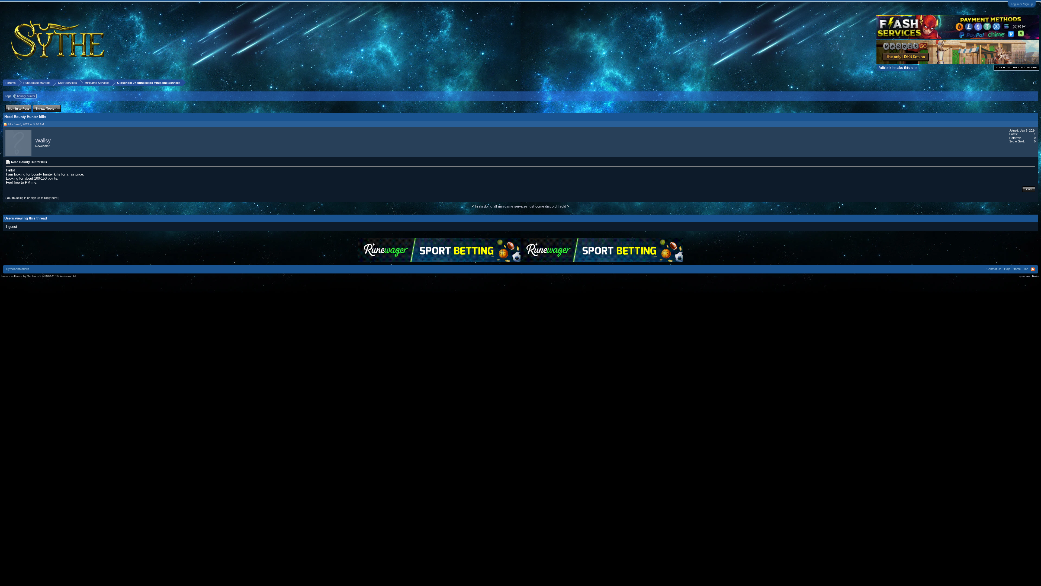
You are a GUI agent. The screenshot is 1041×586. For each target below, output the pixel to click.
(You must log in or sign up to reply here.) (32, 197)
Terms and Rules (1028, 276)
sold (563, 206)
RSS (1033, 269)
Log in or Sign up (1022, 4)
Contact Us (994, 268)
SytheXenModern (17, 268)
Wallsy (43, 141)
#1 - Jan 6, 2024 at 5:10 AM (26, 124)
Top (1025, 268)
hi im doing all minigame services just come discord (516, 206)
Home (1017, 268)
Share (1029, 189)
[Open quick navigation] (1035, 82)
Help (1007, 268)
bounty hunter (26, 96)
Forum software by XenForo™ (38, 276)
